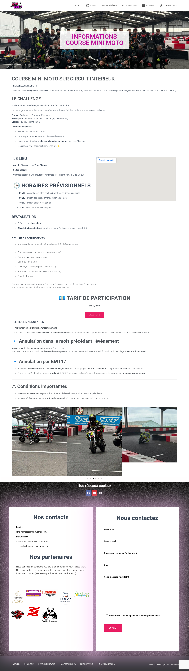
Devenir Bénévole (109, 5)
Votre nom (109, 529)
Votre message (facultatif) (116, 577)
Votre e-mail (110, 541)
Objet (106, 565)
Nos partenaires (129, 5)
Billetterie (150, 5)
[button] (15, 442)
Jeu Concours (169, 5)
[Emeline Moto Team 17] (16, 5)
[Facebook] (88, 493)
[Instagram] (100, 493)
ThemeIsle (174, 664)
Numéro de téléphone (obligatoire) (120, 553)
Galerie (93, 5)
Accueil (78, 5)
